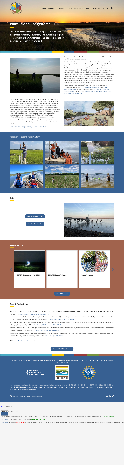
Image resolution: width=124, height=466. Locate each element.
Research (51, 8)
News (107, 8)
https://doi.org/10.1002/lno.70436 (55, 336)
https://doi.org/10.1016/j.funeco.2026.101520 (60, 319)
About (44, 8)
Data (70, 8)
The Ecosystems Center (91, 87)
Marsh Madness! (87, 275)
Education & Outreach (82, 8)
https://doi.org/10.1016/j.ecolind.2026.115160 (47, 325)
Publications (61, 8)
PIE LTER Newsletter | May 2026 (28, 275)
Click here (4, 419)
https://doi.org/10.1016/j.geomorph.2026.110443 (34, 314)
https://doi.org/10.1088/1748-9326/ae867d (45, 330)
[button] (112, 8)
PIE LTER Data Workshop (57, 275)
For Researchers (98, 8)
